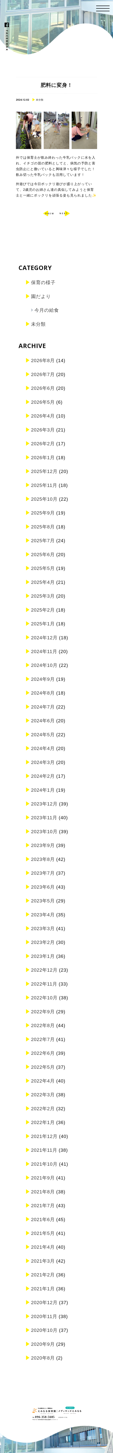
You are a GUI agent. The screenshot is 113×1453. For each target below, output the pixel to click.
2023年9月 (43, 845)
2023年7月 (43, 873)
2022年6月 (43, 1053)
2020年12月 (44, 1302)
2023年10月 (44, 831)
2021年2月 (43, 1274)
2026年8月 (43, 360)
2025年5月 (43, 568)
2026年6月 (43, 388)
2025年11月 (44, 485)
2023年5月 (43, 900)
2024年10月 (44, 665)
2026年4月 (43, 416)
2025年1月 (43, 623)
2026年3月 (43, 430)
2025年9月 (43, 513)
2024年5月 (43, 734)
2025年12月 (44, 471)
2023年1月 (43, 956)
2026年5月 (43, 402)
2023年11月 (44, 817)
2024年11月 (44, 651)
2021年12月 (44, 1136)
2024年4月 (43, 748)
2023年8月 (43, 859)
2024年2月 (43, 776)
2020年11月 (44, 1316)
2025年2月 (43, 610)
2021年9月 (43, 1177)
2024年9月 (43, 679)
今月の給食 (46, 310)
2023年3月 (43, 928)
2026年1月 (43, 457)
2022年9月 (43, 1011)
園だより (41, 296)
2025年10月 (44, 499)
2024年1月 (43, 790)
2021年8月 (43, 1191)
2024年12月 (44, 637)
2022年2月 (43, 1108)
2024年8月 (43, 693)
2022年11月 (44, 984)
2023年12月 (44, 804)
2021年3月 (43, 1261)
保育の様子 (43, 282)
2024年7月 (43, 707)
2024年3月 (43, 762)
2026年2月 (43, 443)
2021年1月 (43, 1288)
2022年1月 (43, 1122)
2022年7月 (43, 1039)
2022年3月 (43, 1094)
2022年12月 (44, 970)
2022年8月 (43, 1025)
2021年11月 (44, 1150)
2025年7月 (43, 540)
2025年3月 (43, 596)
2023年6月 (43, 887)
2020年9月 (43, 1344)
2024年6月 (43, 720)
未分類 (38, 324)
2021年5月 (43, 1233)
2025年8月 (43, 526)
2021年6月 (43, 1219)
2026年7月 (43, 374)
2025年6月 (43, 554)
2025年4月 (43, 582)
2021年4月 (43, 1247)
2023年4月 (43, 914)
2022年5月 (43, 1067)
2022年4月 (43, 1081)
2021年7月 (43, 1205)
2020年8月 (43, 1358)
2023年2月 (43, 942)
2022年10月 (44, 997)
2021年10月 (44, 1164)
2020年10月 (44, 1330)
